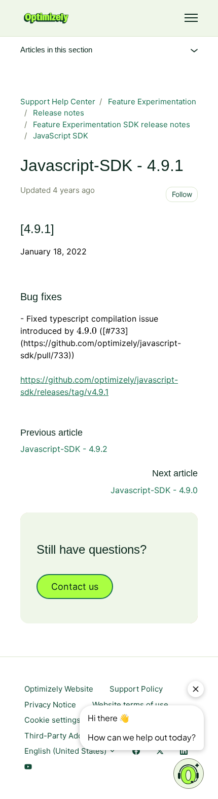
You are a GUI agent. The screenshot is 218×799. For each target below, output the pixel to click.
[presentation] (87, 330)
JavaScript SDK (60, 135)
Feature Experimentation (152, 101)
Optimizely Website (58, 689)
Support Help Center (57, 101)
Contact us (74, 586)
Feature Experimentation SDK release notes (111, 124)
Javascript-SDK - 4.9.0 (154, 490)
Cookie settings (52, 720)
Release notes (58, 113)
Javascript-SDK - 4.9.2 (63, 449)
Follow (182, 194)
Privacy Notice (50, 704)
